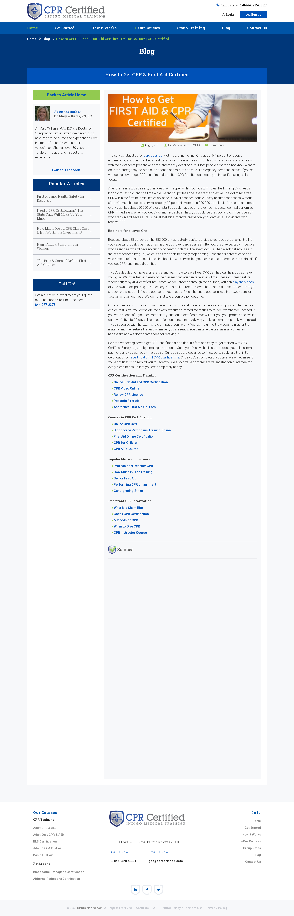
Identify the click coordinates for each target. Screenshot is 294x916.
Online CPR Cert (125, 424)
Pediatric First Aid (127, 401)
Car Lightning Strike (128, 491)
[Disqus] (182, 613)
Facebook (72, 170)
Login (230, 14)
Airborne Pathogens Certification (56, 879)
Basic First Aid (43, 855)
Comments (216, 145)
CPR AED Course (126, 449)
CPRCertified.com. (90, 908)
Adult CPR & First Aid (48, 848)
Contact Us (257, 27)
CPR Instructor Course (130, 533)
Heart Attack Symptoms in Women (57, 246)
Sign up (255, 14)
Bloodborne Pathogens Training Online (142, 430)
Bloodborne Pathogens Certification (58, 872)
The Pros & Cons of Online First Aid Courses (61, 263)
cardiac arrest (153, 155)
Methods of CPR (126, 520)
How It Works (104, 27)
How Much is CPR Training (133, 472)
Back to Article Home (66, 95)
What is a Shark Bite (128, 508)
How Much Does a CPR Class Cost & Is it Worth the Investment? (63, 230)
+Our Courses (251, 841)
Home (32, 27)
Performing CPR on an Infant (135, 484)
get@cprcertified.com (166, 861)
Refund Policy (170, 908)
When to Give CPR (127, 526)
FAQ (154, 908)
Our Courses (148, 27)
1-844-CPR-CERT (253, 5)
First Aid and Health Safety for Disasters (60, 198)
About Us (142, 908)
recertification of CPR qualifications (154, 357)
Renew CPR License (128, 395)
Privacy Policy (216, 908)
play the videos (243, 282)
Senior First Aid (125, 478)
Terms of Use (193, 908)
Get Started (64, 27)
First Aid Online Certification (134, 436)
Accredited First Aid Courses (135, 407)
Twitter (57, 170)
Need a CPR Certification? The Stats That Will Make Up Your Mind (60, 214)
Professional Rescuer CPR (133, 466)
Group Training (191, 27)
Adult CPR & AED (45, 828)
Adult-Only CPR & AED (48, 834)
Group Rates (252, 848)
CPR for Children (126, 443)
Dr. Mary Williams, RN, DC (184, 145)
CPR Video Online (126, 388)
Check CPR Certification (131, 514)
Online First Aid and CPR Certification (141, 382)
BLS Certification (45, 841)
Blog (226, 27)
